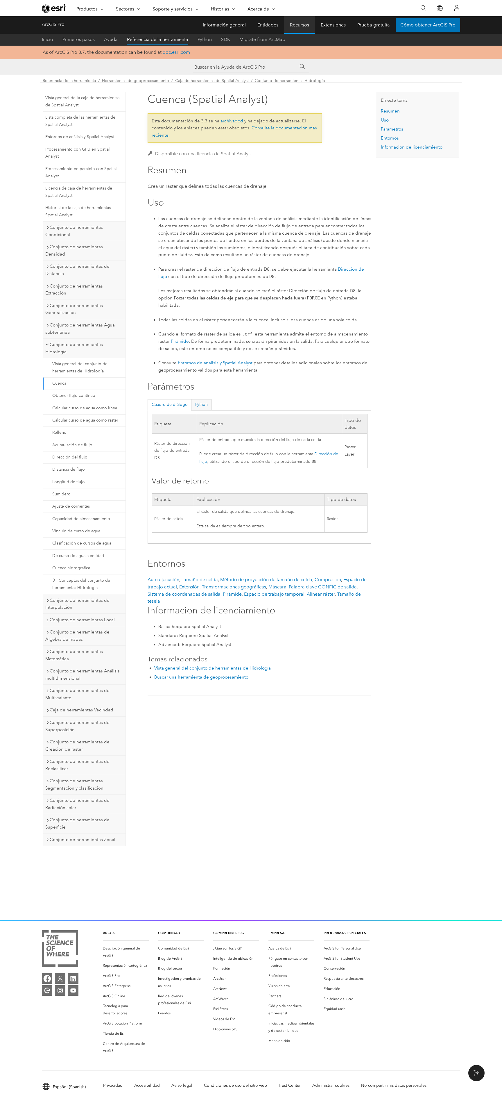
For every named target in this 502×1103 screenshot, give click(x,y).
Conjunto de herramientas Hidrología (290, 80)
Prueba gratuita (373, 25)
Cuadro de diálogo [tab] (170, 404)
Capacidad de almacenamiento (81, 518)
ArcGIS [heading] (109, 933)
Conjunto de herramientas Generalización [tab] (74, 309)
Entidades (267, 25)
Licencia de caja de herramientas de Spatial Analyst (78, 192)
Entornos (390, 138)
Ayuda (111, 39)
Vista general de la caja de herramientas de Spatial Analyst (82, 101)
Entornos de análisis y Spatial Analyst (79, 136)
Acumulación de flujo (72, 444)
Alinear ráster (321, 594)
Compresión (328, 579)
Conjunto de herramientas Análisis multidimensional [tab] (82, 674)
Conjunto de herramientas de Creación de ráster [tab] (77, 745)
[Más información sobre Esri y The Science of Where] (60, 949)
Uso (385, 120)
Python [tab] (201, 404)
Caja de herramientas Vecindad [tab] (81, 710)
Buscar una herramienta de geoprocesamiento (201, 677)
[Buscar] (423, 8)
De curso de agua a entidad (78, 555)
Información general (224, 25)
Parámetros (392, 129)
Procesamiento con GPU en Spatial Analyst (77, 153)
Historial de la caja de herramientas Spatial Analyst (78, 211)
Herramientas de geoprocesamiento (135, 80)
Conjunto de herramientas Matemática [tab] (74, 655)
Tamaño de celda (200, 579)
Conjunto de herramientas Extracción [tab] (74, 289)
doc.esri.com (176, 52)
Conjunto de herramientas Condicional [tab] (74, 231)
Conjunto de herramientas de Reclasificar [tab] (77, 765)
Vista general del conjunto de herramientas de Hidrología (79, 367)
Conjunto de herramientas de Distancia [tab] (77, 270)
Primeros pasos (78, 39)
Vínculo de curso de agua (76, 531)
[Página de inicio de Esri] (54, 8)
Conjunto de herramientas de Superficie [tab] (77, 823)
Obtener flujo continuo (73, 395)
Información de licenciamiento (411, 147)
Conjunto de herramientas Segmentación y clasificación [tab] (74, 784)
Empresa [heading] (276, 933)
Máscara (277, 587)
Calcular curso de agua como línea (84, 408)
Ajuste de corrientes (71, 506)
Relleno (59, 432)
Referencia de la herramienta (157, 39)
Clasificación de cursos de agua (81, 543)
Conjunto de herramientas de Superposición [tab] (77, 726)
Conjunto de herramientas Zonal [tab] (82, 839)
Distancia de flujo (68, 469)
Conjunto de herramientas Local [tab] (82, 619)
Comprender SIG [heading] (228, 933)
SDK (225, 39)
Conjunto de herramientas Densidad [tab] (74, 250)
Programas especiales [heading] (345, 933)
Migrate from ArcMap (262, 39)
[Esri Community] (47, 990)
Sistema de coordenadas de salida (184, 594)
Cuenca (59, 383)
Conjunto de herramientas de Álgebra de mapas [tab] (77, 635)
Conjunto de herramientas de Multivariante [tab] (77, 694)
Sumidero (61, 494)
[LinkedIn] (73, 978)
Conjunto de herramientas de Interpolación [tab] (77, 604)
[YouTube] (73, 990)
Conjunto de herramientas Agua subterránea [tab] (80, 328)
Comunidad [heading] (169, 933)
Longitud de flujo (68, 481)
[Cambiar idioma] (439, 8)
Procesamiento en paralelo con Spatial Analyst (81, 172)
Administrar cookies (330, 1085)
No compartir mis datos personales (393, 1085)
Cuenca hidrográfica (71, 567)
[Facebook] (47, 978)
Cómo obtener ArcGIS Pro (428, 25)
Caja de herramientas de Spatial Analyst (212, 80)
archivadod (231, 121)
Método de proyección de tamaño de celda (266, 579)
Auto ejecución (163, 579)
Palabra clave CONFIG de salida (323, 587)
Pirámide (180, 341)
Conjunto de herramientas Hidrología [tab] (74, 348)
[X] (60, 978)
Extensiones (333, 25)
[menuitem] (126, 952)
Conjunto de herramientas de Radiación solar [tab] (77, 804)
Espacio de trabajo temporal (274, 594)
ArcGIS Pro (53, 24)
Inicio (47, 39)
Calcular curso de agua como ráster (85, 420)
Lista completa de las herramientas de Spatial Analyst (80, 121)
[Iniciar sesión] (456, 8)
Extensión (189, 587)
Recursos (299, 25)
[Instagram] (60, 990)
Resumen (390, 111)
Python (205, 39)
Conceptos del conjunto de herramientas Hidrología (81, 584)
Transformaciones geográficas (234, 587)
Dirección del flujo (69, 457)
